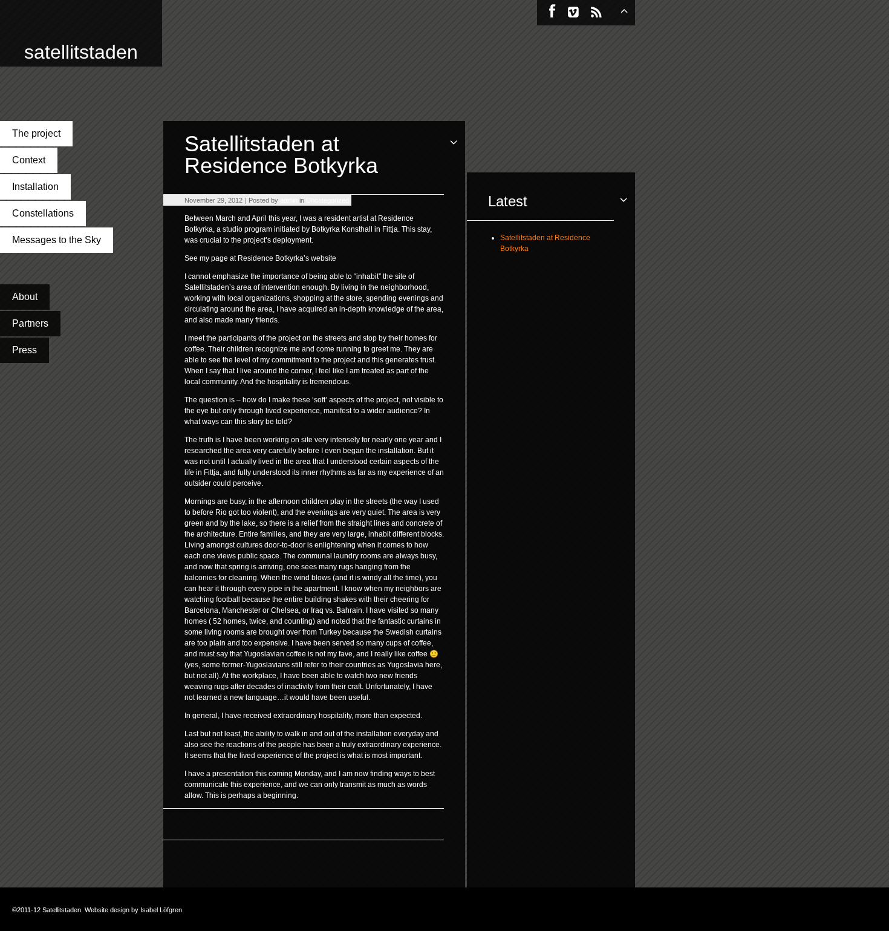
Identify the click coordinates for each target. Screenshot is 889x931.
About (24, 297)
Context (28, 160)
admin (289, 200)
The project (36, 133)
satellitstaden (81, 52)
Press (24, 350)
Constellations (43, 213)
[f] (552, 11)
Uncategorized (327, 200)
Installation (35, 186)
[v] (573, 11)
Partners (30, 323)
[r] (596, 11)
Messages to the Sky (56, 240)
